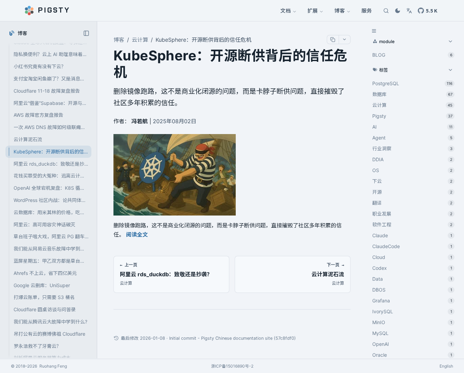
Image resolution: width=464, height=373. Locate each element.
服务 (366, 10)
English (446, 366)
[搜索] (385, 10)
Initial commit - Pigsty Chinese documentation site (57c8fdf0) (232, 338)
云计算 (140, 39)
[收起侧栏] (86, 33)
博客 (339, 10)
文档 (285, 10)
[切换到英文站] (409, 10)
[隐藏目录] (374, 30)
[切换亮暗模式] (397, 10)
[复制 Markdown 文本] (333, 39)
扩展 (313, 10)
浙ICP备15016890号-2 (232, 366)
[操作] (344, 39)
